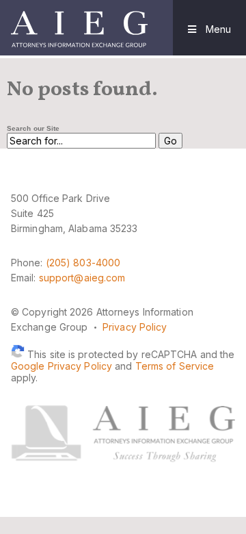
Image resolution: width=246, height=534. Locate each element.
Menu (217, 29)
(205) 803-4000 (83, 262)
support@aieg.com (82, 277)
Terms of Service (175, 366)
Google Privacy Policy (61, 366)
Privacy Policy (134, 327)
